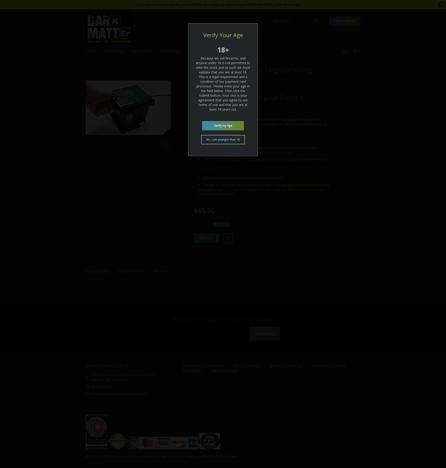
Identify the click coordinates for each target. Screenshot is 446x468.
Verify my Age (223, 126)
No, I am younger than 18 (223, 140)
